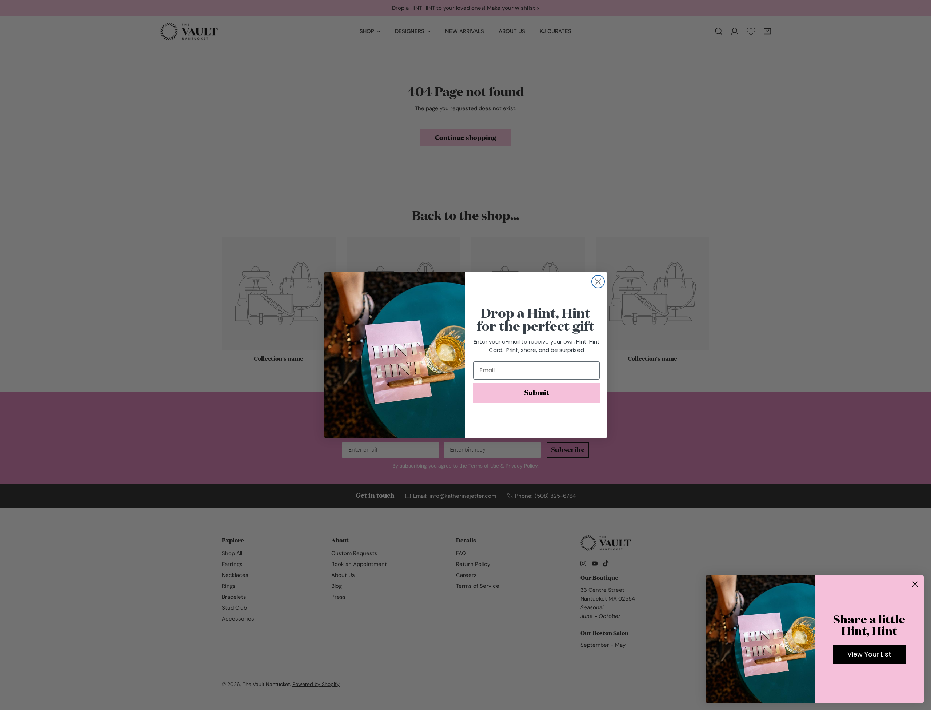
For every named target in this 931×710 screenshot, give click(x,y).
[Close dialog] (598, 281)
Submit (536, 393)
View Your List (869, 654)
